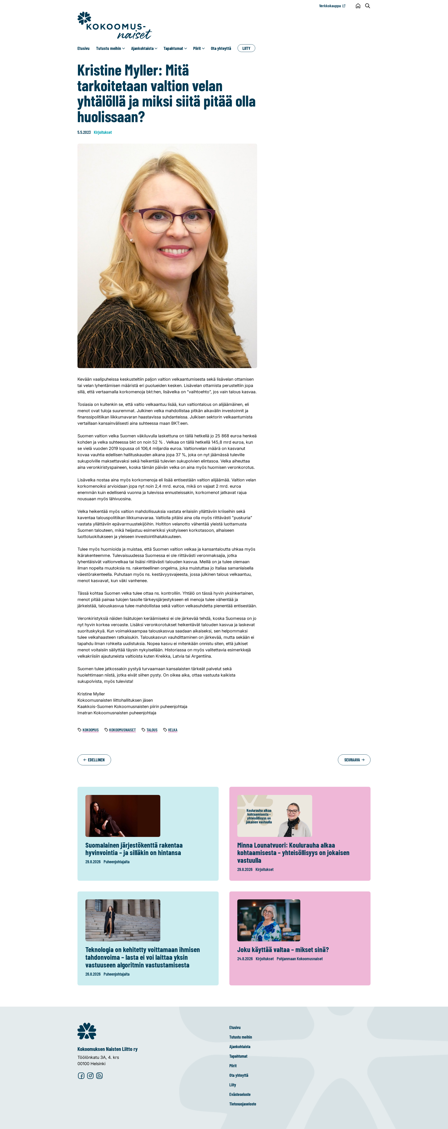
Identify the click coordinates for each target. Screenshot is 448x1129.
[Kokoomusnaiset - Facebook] (81, 1076)
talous (152, 729)
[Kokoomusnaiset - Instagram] (90, 1076)
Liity (246, 48)
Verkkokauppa (330, 5)
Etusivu (83, 48)
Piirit (197, 48)
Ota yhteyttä (221, 48)
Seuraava (352, 759)
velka (172, 729)
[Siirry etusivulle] (114, 25)
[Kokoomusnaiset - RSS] (99, 1076)
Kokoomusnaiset (122, 729)
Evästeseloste (240, 1094)
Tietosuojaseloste (242, 1103)
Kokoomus (91, 729)
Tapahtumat (173, 48)
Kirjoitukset (103, 132)
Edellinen (96, 759)
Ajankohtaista (142, 48)
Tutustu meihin (108, 48)
